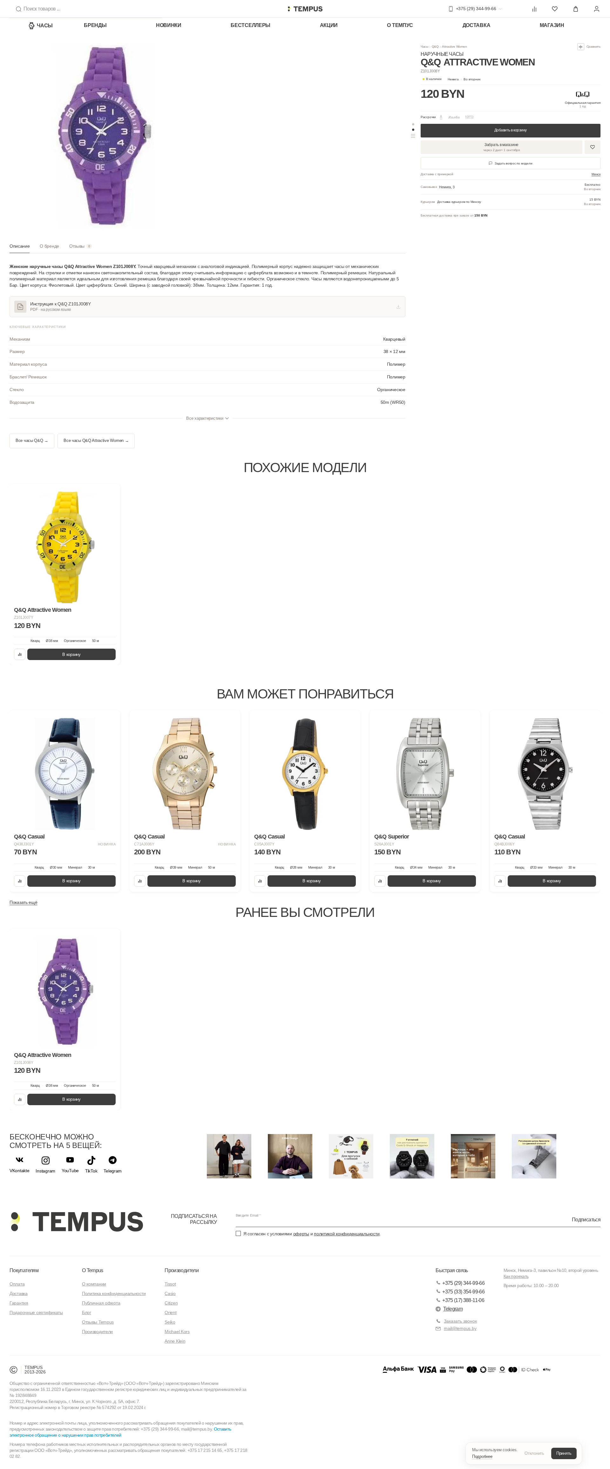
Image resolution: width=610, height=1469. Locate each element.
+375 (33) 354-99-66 (463, 1291)
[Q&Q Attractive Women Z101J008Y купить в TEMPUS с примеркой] (305, 8)
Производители (97, 1331)
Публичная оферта (101, 1302)
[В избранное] (109, 494)
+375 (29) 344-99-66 (463, 1283)
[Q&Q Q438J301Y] (65, 774)
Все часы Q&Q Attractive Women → (96, 440)
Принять (564, 1453)
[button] (464, 79)
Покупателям (24, 1270)
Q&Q (435, 46)
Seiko (170, 1322)
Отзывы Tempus (98, 1322)
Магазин (552, 25)
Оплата (17, 1283)
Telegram (453, 1309)
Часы (45, 25)
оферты (301, 1233)
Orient (170, 1312)
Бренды (95, 25)
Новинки (168, 25)
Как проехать (516, 1276)
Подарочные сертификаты (36, 1312)
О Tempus (92, 1270)
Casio (170, 1293)
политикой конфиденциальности (346, 1233)
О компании (94, 1283)
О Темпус (400, 25)
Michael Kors (177, 1331)
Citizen (171, 1302)
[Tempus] (76, 1222)
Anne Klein (175, 1341)
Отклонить (534, 1453)
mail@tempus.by (460, 1328)
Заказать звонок (460, 1321)
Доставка (477, 25)
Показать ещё (23, 902)
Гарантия (19, 1302)
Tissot (170, 1283)
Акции (329, 25)
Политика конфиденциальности (114, 1293)
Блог (86, 1312)
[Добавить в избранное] (592, 147)
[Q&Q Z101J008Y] (65, 992)
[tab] (20, 248)
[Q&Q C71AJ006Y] (185, 774)
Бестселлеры (250, 25)
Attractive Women (454, 46)
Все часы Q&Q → (32, 440)
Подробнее (482, 1456)
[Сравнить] (19, 654)
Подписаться (586, 1219)
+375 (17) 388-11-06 (463, 1300)
